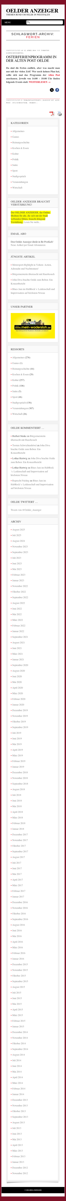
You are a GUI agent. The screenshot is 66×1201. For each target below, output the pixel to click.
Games (15, 136)
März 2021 (17, 653)
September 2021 (20, 636)
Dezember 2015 (20, 964)
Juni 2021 (17, 648)
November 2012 (20, 1173)
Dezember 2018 (20, 772)
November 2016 (20, 907)
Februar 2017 (18, 890)
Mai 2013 (17, 1139)
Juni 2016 (17, 930)
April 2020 (17, 687)
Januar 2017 (18, 896)
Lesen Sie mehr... (32, 222)
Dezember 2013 (20, 1099)
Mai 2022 (17, 614)
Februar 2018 (18, 823)
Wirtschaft (17, 187)
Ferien (32, 103)
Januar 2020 (18, 704)
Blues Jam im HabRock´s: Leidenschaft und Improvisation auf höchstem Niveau (32, 471)
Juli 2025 (16, 535)
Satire (15, 164)
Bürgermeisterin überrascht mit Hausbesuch (33, 274)
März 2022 (17, 619)
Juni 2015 (17, 998)
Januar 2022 (18, 631)
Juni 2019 (17, 738)
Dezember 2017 (20, 834)
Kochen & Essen (20, 148)
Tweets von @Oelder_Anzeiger (26, 509)
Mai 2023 (17, 569)
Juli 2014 (16, 1060)
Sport (14, 170)
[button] (52, 90)
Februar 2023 (18, 574)
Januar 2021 (18, 659)
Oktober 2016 (19, 913)
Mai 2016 (17, 936)
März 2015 (17, 1015)
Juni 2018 (17, 800)
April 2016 (17, 941)
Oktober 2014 (19, 1043)
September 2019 (20, 727)
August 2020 (18, 670)
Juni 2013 (17, 1133)
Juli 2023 (16, 557)
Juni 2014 (17, 1065)
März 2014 (17, 1082)
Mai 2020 (17, 682)
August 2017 (18, 857)
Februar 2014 (18, 1088)
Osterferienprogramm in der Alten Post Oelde (31, 58)
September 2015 (20, 981)
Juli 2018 (16, 794)
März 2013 (17, 1150)
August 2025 (18, 529)
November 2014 (20, 1037)
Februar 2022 (18, 625)
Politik (15, 159)
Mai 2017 (17, 873)
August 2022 (18, 602)
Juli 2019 (16, 732)
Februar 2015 (18, 1020)
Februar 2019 (18, 761)
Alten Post (54, 75)
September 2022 (20, 597)
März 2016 (17, 947)
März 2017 (17, 885)
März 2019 (17, 755)
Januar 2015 (18, 1026)
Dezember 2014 (20, 1032)
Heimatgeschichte (20, 142)
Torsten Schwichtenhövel (24, 445)
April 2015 (17, 1009)
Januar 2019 (18, 766)
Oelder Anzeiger (32, 10)
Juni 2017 (17, 868)
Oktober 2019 (19, 721)
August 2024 (18, 540)
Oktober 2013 (19, 1111)
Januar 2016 (18, 958)
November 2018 (20, 778)
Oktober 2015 (19, 975)
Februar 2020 (18, 698)
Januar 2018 (18, 828)
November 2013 (20, 1105)
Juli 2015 (16, 992)
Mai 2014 (17, 1071)
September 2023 (20, 552)
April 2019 (17, 749)
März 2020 (17, 693)
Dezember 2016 (20, 902)
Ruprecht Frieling (20, 480)
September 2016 (20, 919)
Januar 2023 (18, 580)
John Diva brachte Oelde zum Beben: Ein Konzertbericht (30, 449)
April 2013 (17, 1145)
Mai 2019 (17, 744)
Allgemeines (18, 131)
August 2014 (18, 1054)
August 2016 (18, 924)
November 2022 (20, 586)
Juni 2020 (17, 676)
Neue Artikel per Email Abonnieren (28, 244)
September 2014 (20, 1049)
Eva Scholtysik (20, 103)
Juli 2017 (16, 862)
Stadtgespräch (19, 176)
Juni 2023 (17, 563)
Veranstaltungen (32, 100)
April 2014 (17, 1077)
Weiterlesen (39, 82)
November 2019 (20, 715)
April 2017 (17, 879)
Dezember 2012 (20, 1167)
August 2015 (18, 986)
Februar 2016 (18, 953)
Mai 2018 (17, 806)
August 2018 (18, 789)
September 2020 (20, 665)
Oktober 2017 (19, 845)
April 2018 (17, 811)
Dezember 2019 (20, 710)
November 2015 (20, 969)
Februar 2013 (18, 1156)
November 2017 (20, 840)
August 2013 (18, 1122)
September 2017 (20, 851)
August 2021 (18, 642)
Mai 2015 (17, 1003)
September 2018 (20, 783)
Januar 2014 (18, 1094)
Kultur (15, 153)
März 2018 (17, 817)
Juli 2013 (16, 1128)
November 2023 (20, 546)
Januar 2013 (18, 1161)
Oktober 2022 (19, 591)
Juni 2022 (17, 608)
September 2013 (20, 1116)
